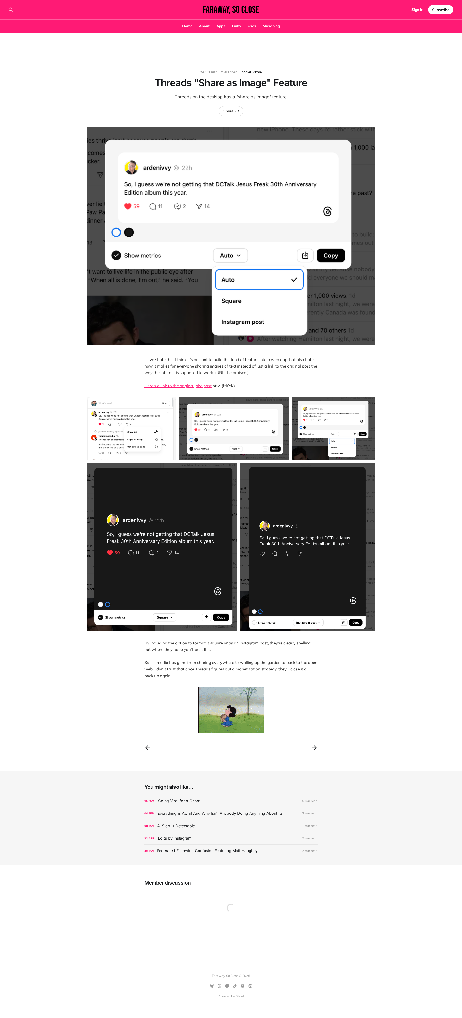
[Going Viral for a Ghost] (231, 801)
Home (187, 26)
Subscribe (440, 9)
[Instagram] (250, 986)
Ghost (240, 996)
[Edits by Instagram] (231, 838)
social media (251, 72)
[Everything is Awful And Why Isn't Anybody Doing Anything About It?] (231, 813)
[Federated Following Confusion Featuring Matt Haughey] (231, 851)
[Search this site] (10, 9)
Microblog (271, 26)
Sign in (417, 9)
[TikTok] (235, 986)
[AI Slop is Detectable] (231, 826)
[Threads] (219, 986)
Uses (252, 26)
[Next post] (314, 747)
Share (228, 111)
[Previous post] (147, 747)
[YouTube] (242, 986)
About (204, 26)
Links (236, 26)
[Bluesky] (212, 986)
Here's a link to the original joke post (178, 385)
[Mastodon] (227, 986)
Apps (220, 26)
